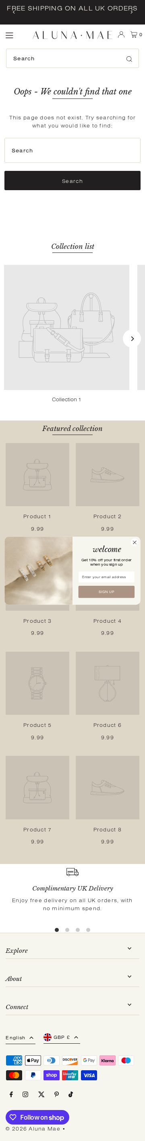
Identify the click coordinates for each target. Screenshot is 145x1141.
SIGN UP (106, 592)
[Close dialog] (135, 542)
